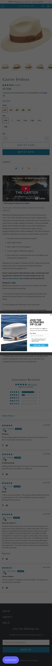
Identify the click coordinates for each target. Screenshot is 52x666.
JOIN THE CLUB (39, 345)
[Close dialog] (51, 315)
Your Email (33, 333)
